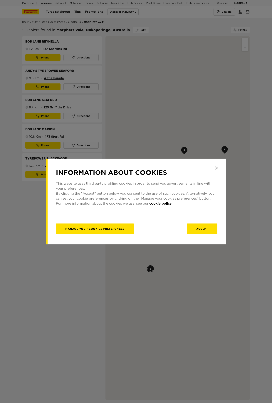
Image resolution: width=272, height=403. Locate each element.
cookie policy (160, 203)
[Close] (216, 168)
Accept (202, 228)
